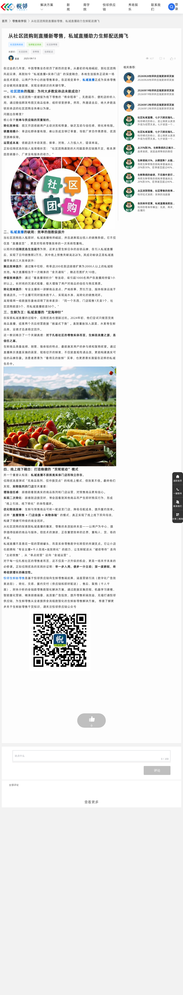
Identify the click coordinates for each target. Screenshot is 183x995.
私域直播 (89, 80)
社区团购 (17, 91)
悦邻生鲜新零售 (14, 578)
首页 (5, 21)
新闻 (68, 7)
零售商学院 (19, 21)
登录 (176, 6)
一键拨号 (177, 493)
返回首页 (177, 480)
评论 (157, 770)
